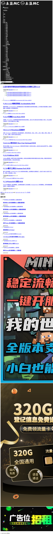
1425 (10, 192)
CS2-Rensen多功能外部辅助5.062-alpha (13, 236)
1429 (19, 192)
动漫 (7, 34)
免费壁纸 (8, 75)
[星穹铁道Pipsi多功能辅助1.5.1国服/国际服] (13, 213)
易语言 (7, 43)
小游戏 (7, 71)
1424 (7, 192)
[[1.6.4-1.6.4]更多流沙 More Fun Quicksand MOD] (14, 139)
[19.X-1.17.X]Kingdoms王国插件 (14, 130)
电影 (7, 36)
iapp (6, 39)
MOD (7, 48)
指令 (7, 54)
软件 (7, 24)
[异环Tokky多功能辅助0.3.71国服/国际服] (12, 220)
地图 (7, 51)
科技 (7, 25)
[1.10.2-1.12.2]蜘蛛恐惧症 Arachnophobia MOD (19, 103)
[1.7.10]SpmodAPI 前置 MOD (13, 181)
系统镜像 (8, 44)
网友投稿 (11, 89)
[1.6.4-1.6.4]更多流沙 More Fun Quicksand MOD (19, 143)
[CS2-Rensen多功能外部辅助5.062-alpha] (12, 233)
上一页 (4, 192)
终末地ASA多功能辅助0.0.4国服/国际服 (13, 202)
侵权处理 (5, 66)
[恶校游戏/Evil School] (8, 227)
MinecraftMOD (28, 100)
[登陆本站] (2, 83)
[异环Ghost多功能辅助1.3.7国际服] (11, 247)
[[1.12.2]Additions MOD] (8, 152)
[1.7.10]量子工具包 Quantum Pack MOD (16, 168)
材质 (7, 49)
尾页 (29, 192)
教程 (7, 27)
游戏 (7, 31)
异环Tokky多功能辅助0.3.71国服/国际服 (14, 223)
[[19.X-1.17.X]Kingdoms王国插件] (10, 126)
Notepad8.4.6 (8, 76)
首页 (4, 21)
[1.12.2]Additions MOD (11, 155)
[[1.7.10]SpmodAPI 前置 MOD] (10, 178)
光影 (7, 53)
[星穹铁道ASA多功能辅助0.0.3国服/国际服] (13, 206)
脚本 (7, 28)
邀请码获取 (5, 69)
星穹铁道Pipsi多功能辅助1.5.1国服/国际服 (14, 216)
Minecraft (5, 45)
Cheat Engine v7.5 (9, 78)
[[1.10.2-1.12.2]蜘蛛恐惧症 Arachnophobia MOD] (14, 100)
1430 (21, 192)
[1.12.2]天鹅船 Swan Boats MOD (14, 117)
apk (6, 37)
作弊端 (7, 59)
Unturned (5, 61)
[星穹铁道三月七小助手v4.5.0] (10, 240)
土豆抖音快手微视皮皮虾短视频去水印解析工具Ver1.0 (21, 87)
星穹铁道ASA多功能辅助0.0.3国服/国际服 (14, 209)
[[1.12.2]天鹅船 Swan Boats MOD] (10, 113)
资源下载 (5, 22)
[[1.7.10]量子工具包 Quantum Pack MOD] (12, 165)
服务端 (7, 60)
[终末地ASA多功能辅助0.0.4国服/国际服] (12, 199)
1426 (12, 192)
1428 (17, 192)
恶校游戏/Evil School (8, 230)
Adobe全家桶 (9, 79)
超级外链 (8, 74)
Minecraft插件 (21, 126)
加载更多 (2, 194)
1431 (23, 192)
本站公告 (8, 68)
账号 (7, 33)
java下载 (7, 72)
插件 (7, 47)
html (6, 38)
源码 (7, 30)
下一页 (26, 192)
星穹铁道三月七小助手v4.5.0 (11, 243)
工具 (7, 57)
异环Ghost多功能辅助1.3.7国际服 (12, 250)
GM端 (7, 41)
